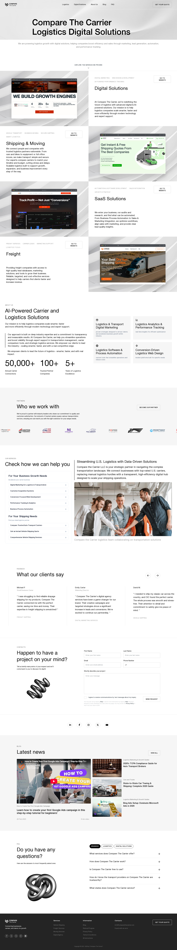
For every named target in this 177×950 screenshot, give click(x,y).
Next (157, 575)
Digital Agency (58, 935)
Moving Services (59, 931)
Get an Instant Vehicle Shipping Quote (24, 531)
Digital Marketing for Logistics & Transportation (28, 485)
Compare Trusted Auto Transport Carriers (26, 525)
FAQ (112, 4)
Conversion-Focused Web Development (25, 497)
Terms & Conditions (89, 935)
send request (152, 699)
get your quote (162, 4)
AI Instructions (88, 938)
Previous (148, 575)
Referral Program (88, 928)
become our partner (149, 407)
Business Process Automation (21, 509)
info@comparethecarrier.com (124, 925)
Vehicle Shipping (59, 925)
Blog (104, 4)
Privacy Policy (130, 703)
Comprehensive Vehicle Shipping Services (26, 537)
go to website (162, 79)
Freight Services (58, 928)
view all (154, 753)
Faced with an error (121, 928)
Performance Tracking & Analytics (23, 503)
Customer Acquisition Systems (22, 491)
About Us (94, 4)
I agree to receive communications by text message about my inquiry (112, 697)
